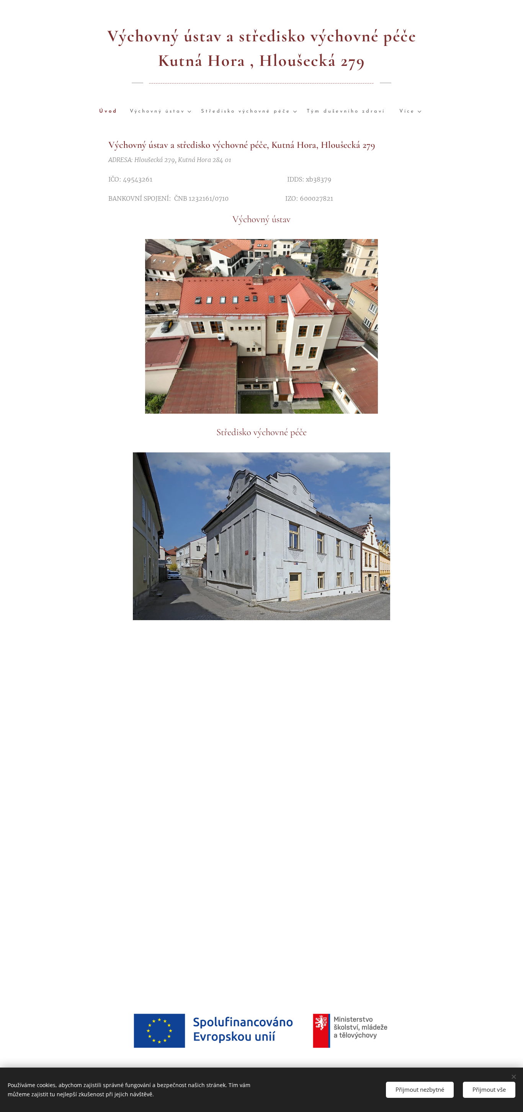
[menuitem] (111, 111)
